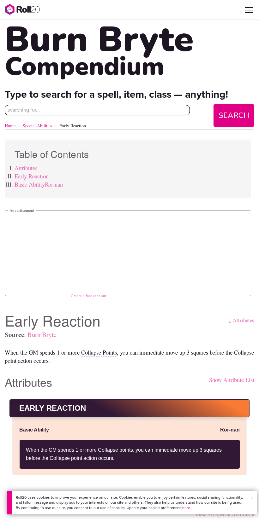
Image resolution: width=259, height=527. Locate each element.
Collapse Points (99, 352)
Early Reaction (32, 176)
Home (10, 126)
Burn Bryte (42, 334)
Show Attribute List (231, 380)
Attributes (26, 168)
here (186, 508)
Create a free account (88, 295)
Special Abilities (37, 126)
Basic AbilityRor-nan (39, 184)
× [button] (252, 497)
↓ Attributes (241, 320)
